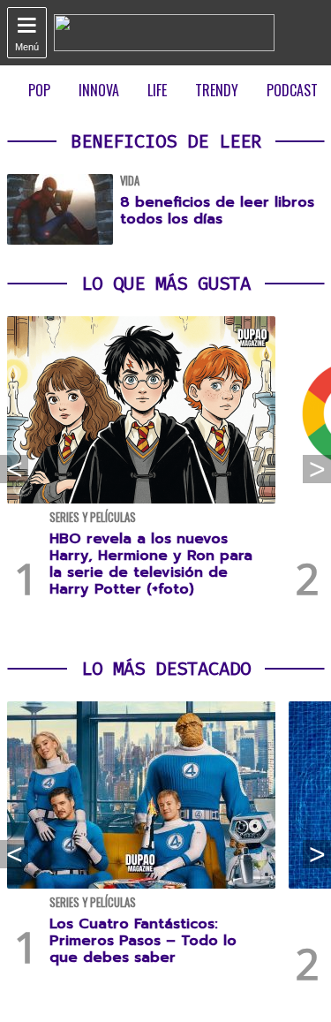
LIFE (157, 90)
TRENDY (216, 90)
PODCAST (292, 90)
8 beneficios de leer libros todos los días (217, 211)
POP (39, 90)
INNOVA (99, 90)
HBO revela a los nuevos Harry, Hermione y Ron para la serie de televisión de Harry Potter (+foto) (150, 564)
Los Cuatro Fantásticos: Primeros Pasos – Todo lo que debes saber (143, 940)
